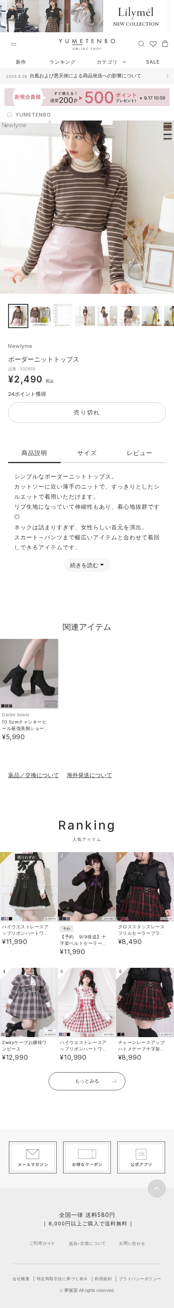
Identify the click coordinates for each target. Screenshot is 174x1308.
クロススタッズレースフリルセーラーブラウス (141, 933)
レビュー (140, 453)
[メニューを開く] (13, 44)
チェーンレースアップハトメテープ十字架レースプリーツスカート (141, 1049)
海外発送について (89, 774)
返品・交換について (87, 1243)
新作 (21, 62)
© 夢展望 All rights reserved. (87, 1290)
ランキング (62, 62)
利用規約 (103, 1278)
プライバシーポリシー (140, 1278)
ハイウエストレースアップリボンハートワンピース (25, 933)
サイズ (87, 453)
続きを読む (84, 564)
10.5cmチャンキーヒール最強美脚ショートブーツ (25, 728)
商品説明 (34, 453)
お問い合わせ (132, 1243)
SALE (153, 62)
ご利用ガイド (42, 1243)
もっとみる (87, 1081)
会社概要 (21, 1278)
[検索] (141, 43)
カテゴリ (108, 62)
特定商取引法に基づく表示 (62, 1278)
